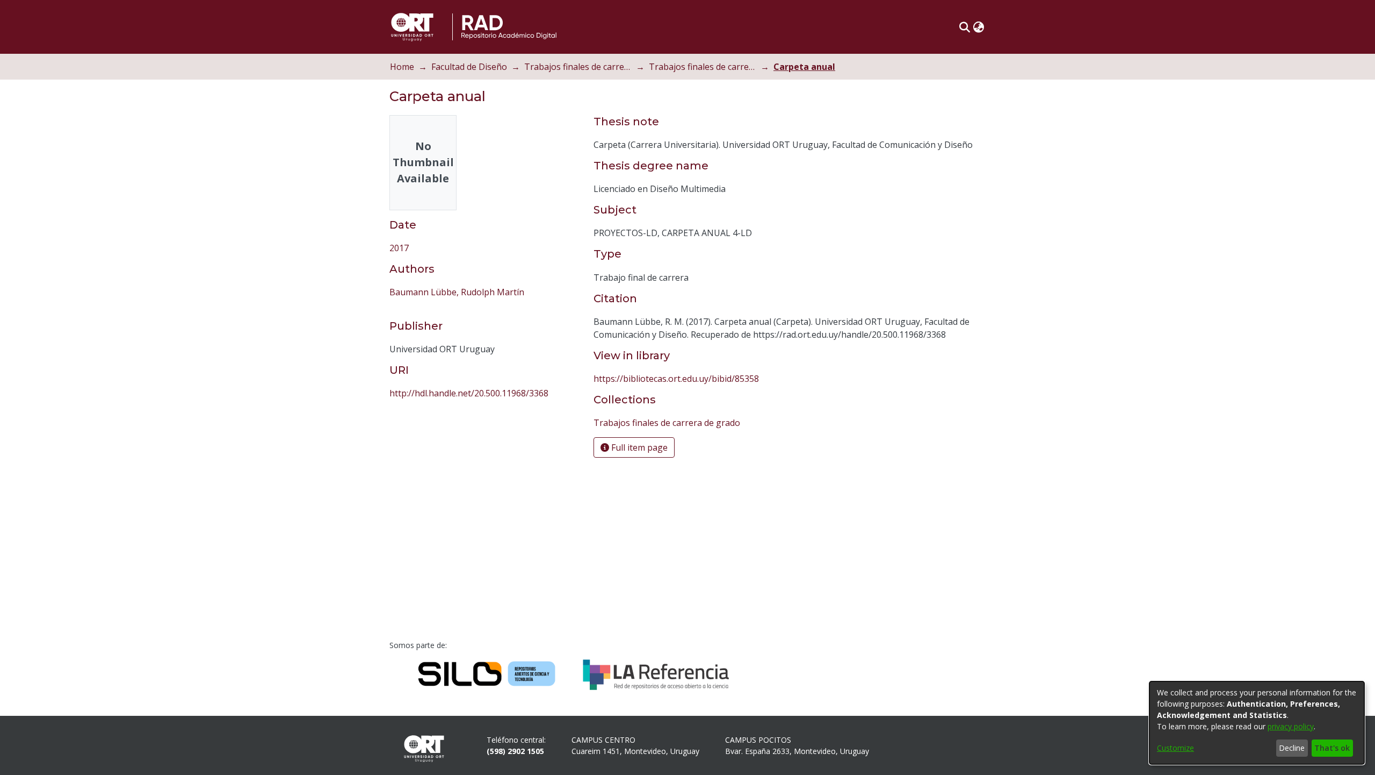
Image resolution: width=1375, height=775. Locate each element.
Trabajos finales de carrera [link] (578, 67)
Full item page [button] (638, 447)
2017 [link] (399, 248)
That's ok (1332, 748)
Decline (1292, 748)
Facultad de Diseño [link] (469, 67)
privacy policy (1291, 726)
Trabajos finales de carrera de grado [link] (702, 67)
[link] (667, 423)
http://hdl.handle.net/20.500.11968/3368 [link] (468, 393)
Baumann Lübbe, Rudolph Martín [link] (456, 292)
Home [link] (402, 67)
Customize (1175, 748)
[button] (964, 26)
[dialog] (1256, 722)
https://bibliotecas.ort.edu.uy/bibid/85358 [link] (676, 379)
